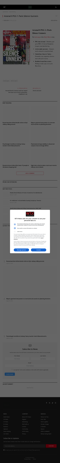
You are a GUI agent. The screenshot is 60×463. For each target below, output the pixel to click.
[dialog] (30, 231)
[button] (30, 231)
